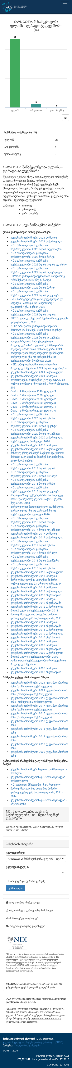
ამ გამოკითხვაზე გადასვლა (27, 926)
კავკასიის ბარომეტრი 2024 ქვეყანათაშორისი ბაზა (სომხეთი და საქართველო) (39, 684)
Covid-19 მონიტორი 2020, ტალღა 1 (33, 395)
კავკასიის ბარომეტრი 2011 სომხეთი (34, 622)
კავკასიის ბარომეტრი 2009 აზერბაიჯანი (36, 649)
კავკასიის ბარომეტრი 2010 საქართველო (37, 633)
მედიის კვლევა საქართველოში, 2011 (34, 610)
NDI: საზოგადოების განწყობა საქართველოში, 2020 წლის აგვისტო (34, 424)
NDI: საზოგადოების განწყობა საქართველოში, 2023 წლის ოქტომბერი (36, 247)
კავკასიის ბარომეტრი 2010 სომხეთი (34, 641)
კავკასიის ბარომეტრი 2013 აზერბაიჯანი (36, 595)
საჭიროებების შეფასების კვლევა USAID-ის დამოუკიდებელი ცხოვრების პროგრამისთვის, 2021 (40, 383)
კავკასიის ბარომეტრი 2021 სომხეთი (34, 376)
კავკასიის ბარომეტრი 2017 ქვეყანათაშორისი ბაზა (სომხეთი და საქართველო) (39, 707)
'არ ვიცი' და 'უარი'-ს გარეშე (27, 881)
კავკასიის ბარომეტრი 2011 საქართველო (37, 629)
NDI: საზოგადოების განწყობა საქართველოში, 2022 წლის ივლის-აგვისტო (39, 262)
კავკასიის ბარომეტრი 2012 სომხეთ (33, 599)
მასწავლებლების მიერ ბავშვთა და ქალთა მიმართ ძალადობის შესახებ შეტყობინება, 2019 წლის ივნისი (37, 456)
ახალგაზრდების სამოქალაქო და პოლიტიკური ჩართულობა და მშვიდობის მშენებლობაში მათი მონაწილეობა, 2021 (37, 345)
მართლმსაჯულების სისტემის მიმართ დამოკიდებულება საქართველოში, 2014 (36, 581)
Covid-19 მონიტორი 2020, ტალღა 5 (33, 391)
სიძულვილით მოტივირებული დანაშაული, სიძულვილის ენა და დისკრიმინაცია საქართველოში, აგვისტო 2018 (37, 510)
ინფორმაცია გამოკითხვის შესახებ (31, 910)
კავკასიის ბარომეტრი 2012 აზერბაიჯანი (36, 603)
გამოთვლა (15, 888)
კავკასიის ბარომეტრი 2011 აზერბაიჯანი (36, 626)
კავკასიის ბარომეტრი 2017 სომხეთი (34, 533)
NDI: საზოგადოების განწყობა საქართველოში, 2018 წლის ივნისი (33, 481)
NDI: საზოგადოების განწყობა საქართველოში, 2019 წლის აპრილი (34, 474)
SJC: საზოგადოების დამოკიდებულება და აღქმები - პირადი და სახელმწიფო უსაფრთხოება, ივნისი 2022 (37, 303)
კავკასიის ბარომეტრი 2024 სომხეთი (34, 237)
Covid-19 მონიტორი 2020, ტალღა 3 (33, 403)
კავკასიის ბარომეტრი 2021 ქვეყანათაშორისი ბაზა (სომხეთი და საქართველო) (39, 692)
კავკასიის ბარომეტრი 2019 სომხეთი (34, 445)
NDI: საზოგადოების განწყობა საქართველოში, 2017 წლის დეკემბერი (35, 528)
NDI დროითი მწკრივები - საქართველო (35, 784)
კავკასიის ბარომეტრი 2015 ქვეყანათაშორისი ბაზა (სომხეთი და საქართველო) (39, 715)
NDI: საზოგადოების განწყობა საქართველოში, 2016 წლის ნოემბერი (35, 558)
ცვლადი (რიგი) (16, 852)
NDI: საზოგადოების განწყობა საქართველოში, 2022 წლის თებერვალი (36, 270)
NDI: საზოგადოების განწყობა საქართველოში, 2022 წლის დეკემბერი (35, 293)
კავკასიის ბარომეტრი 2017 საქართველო (37, 537)
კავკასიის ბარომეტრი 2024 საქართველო (37, 241)
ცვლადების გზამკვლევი (24, 902)
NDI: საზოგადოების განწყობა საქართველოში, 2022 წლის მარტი (33, 285)
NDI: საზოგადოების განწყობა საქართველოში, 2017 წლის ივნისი (33, 543)
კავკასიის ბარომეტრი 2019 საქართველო (37, 449)
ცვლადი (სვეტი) (16, 867)
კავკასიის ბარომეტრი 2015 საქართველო (37, 572)
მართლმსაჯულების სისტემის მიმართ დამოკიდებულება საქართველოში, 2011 (36, 616)
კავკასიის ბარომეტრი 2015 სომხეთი (34, 576)
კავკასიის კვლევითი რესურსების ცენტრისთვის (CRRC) (33, 1042)
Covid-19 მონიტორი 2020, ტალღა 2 (33, 399)
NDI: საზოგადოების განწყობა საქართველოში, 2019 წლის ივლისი (33, 466)
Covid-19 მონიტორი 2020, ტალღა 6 (33, 410)
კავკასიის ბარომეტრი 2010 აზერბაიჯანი (36, 637)
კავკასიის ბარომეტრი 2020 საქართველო (37, 437)
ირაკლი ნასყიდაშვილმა (27, 1045)
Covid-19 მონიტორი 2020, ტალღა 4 (33, 406)
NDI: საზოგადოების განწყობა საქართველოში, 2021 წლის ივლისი (33, 312)
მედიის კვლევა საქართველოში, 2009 (34, 656)
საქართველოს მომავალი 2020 (30, 441)
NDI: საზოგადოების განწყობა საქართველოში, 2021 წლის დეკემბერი (35, 335)
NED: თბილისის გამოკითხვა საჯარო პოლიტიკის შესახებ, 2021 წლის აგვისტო (36, 328)
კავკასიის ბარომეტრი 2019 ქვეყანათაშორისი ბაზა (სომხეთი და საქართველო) (39, 700)
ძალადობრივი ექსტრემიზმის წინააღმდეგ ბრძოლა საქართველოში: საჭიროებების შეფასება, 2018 (37, 499)
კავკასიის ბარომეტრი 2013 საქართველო (37, 591)
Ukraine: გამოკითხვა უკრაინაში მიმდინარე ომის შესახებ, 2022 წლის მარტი (38, 278)
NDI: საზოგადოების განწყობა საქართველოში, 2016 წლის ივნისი (33, 566)
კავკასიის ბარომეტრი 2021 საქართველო (37, 372)
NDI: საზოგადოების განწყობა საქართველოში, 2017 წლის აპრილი (34, 551)
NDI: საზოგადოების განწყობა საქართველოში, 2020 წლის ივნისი (33, 416)
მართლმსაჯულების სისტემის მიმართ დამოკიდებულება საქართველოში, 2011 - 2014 (37, 792)
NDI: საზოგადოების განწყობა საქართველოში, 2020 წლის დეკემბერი (35, 431)
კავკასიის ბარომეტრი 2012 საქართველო (37, 606)
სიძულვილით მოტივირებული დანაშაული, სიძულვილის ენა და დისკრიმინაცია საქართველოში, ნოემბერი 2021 (37, 356)
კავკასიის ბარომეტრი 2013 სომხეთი (34, 587)
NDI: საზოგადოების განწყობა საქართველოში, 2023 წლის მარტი (33, 255)
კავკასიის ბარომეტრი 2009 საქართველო (37, 653)
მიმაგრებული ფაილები (24, 918)
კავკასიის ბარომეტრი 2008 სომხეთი (34, 668)
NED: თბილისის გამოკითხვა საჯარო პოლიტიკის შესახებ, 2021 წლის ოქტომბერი (38, 366)
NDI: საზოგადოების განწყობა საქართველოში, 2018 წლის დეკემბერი (35, 489)
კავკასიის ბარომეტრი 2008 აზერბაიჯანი (36, 672)
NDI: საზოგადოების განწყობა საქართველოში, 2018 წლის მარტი (33, 520)
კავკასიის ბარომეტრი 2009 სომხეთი (34, 645)
